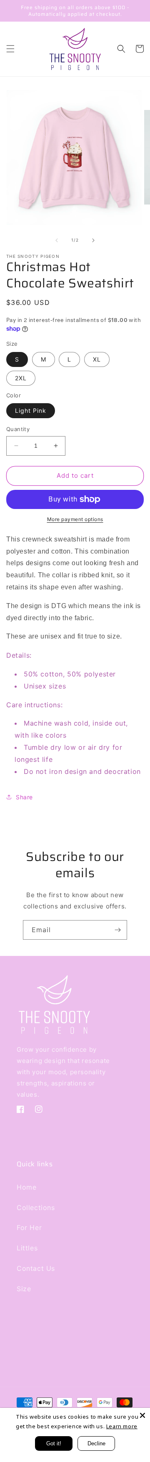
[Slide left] (57, 240)
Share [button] (24, 797)
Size (24, 1289)
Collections (36, 1207)
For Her (29, 1227)
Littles (27, 1248)
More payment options (75, 519)
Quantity (18, 429)
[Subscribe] (117, 930)
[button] (10, 49)
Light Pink (30, 410)
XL (97, 359)
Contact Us (36, 1268)
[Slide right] (93, 240)
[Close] (142, 1415)
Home (26, 1187)
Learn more (122, 1426)
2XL (21, 378)
